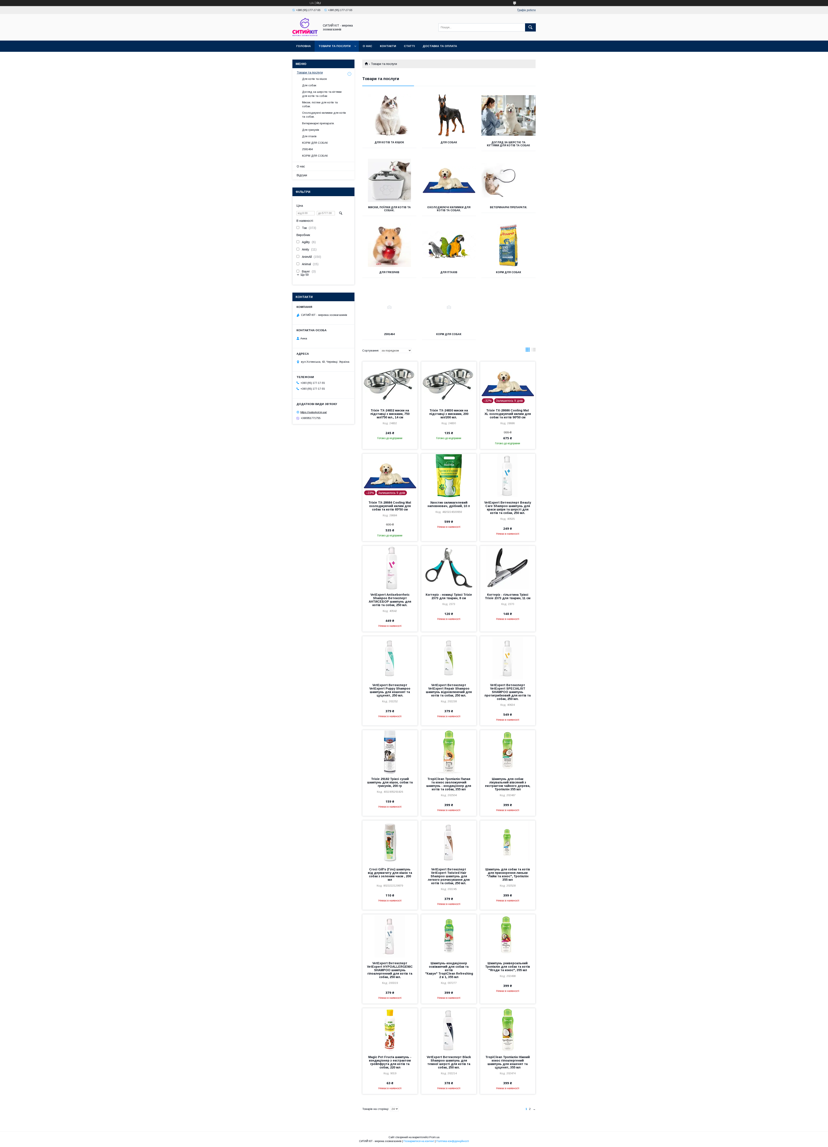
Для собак (449, 142)
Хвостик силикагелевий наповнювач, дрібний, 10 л (449, 504)
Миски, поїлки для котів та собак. (389, 209)
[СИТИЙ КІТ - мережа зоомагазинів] (305, 35)
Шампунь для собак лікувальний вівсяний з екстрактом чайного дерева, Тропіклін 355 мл (507, 784)
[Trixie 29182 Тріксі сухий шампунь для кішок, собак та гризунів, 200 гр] (389, 751)
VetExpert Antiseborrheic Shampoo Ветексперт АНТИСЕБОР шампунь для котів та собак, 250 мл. (390, 600)
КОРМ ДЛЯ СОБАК (508, 272)
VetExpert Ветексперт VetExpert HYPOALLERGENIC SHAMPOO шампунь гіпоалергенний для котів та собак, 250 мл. (390, 970)
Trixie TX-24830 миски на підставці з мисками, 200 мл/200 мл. (448, 414)
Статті (409, 46)
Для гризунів (389, 272)
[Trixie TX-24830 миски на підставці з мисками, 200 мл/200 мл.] (448, 383)
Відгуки (302, 175)
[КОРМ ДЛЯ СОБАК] (508, 245)
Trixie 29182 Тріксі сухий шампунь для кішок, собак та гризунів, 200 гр (390, 782)
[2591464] (389, 307)
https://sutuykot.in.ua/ (313, 412)
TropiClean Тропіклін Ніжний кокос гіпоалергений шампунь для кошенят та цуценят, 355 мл (507, 1062)
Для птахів (448, 272)
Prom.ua (434, 1137)
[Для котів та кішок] (389, 115)
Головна (303, 46)
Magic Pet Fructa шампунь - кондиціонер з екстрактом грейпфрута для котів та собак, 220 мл (389, 1062)
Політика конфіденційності (452, 1141)
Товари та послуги (334, 46)
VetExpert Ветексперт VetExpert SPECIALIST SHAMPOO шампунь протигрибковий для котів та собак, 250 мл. (508, 692)
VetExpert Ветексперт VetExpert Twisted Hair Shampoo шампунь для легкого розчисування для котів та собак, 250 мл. (449, 876)
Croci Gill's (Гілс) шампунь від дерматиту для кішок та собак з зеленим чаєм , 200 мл (390, 874)
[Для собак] (449, 115)
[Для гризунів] (389, 245)
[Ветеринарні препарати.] (508, 180)
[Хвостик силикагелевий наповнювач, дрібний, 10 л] (448, 475)
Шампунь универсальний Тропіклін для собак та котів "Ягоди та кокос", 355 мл (507, 966)
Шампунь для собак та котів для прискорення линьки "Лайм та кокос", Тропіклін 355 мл (507, 874)
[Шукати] (530, 27)
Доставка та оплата (440, 46)
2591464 (389, 334)
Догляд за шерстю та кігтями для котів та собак (508, 144)
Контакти (388, 46)
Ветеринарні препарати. (508, 207)
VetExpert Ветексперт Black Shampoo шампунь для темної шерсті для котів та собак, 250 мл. (449, 1062)
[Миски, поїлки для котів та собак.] (389, 180)
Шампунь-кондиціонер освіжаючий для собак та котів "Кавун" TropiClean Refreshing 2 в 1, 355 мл (448, 970)
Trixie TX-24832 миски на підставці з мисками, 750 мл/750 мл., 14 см (389, 414)
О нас (367, 46)
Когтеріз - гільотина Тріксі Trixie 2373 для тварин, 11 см (507, 596)
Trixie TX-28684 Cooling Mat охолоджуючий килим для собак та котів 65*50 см (390, 506)
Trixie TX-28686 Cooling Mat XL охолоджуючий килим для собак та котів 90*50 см (508, 414)
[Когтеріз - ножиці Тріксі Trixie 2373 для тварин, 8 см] (448, 567)
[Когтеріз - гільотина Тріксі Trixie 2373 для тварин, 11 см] (507, 567)
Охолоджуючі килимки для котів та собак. (448, 209)
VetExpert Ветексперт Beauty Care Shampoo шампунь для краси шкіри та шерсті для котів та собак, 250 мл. (507, 508)
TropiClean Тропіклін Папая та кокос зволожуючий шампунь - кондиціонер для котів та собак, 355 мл (448, 784)
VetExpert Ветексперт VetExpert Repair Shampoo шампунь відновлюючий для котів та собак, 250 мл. (449, 690)
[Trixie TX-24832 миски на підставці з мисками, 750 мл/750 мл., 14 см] (389, 383)
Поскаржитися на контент (418, 1141)
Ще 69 (305, 274)
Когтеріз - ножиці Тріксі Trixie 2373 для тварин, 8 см (449, 596)
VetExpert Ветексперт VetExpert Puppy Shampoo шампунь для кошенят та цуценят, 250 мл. (389, 690)
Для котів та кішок (389, 142)
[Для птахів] (449, 245)
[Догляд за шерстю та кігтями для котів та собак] (508, 115)
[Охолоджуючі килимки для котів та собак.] (449, 180)
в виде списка (534, 351)
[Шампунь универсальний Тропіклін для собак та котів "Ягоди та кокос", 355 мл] (507, 936)
